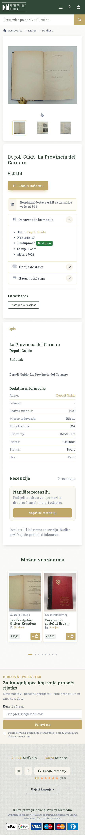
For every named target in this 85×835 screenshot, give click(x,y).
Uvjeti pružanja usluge (48, 818)
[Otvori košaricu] (78, 7)
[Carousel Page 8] (56, 654)
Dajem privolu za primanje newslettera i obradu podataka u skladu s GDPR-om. (43, 734)
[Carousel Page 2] (35, 654)
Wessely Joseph (19, 614)
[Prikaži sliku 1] (19, 128)
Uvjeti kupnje (41, 789)
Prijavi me (42, 725)
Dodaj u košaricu (30, 186)
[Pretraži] (79, 19)
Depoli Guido (36, 232)
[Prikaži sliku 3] (66, 128)
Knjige (32, 30)
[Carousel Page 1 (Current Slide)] (30, 654)
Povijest (47, 30)
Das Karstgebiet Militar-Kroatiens (23, 621)
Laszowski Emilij (56, 614)
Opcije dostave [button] (31, 267)
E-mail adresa (13, 706)
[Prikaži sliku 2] (42, 128)
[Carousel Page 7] (52, 654)
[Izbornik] (61, 7)
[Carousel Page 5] (45, 654)
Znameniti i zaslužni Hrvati (57, 621)
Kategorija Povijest (23, 305)
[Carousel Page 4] (42, 654)
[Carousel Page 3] (38, 654)
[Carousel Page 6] (49, 654)
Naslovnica (15, 30)
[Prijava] (69, 7)
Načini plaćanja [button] (31, 278)
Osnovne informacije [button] (35, 220)
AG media (65, 810)
